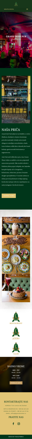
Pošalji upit (16, 383)
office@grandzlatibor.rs (18, 413)
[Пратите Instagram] (18, 423)
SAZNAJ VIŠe (9, 195)
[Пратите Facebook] (13, 423)
